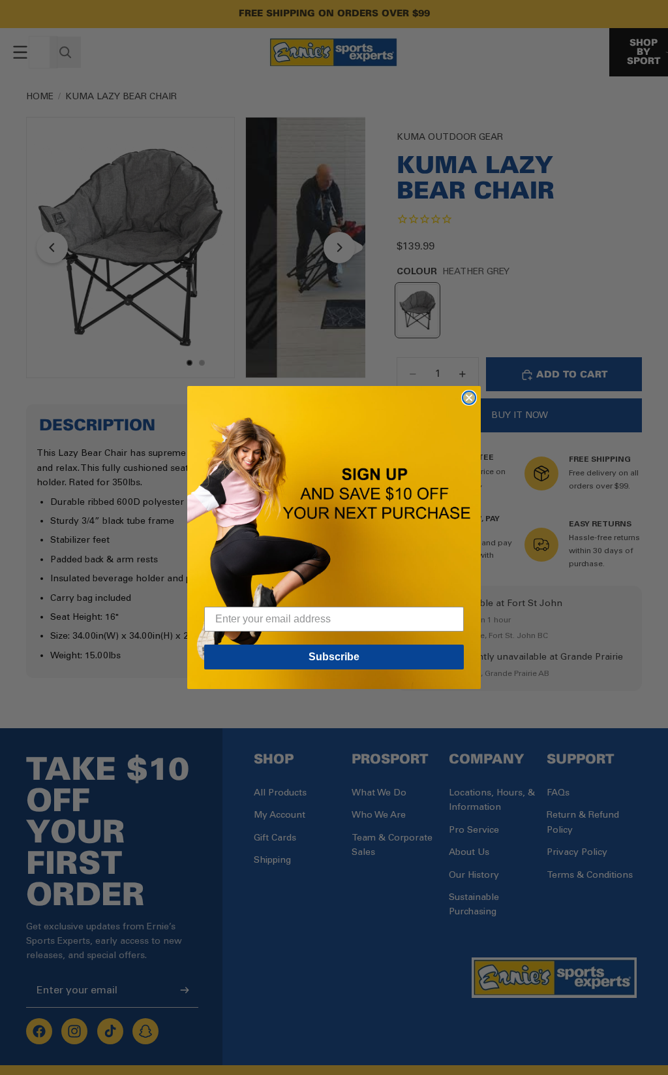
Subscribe (334, 656)
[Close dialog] (469, 397)
